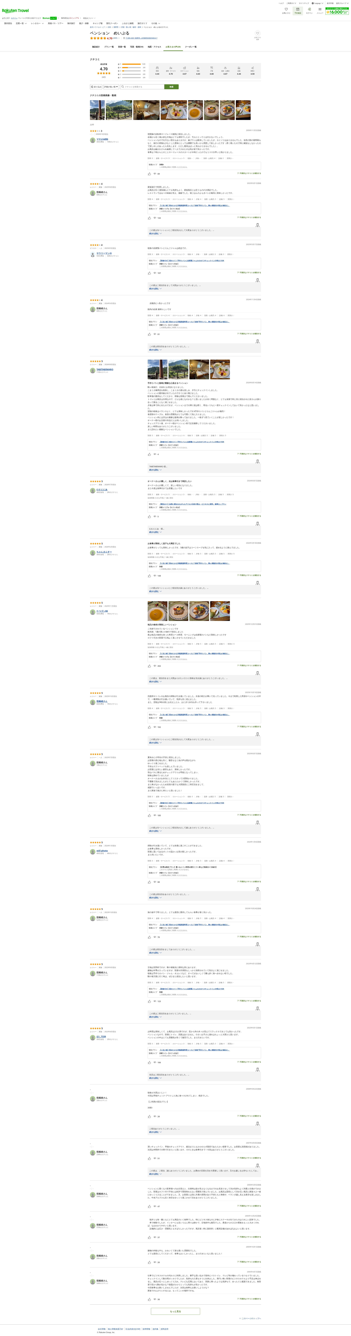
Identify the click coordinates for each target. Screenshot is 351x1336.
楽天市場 (330, 3)
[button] (97, 110)
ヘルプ (281, 3)
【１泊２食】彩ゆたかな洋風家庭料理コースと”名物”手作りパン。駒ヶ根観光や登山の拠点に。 (194, 205)
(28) (173, 46)
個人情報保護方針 (115, 1329)
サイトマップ (304, 3)
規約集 (155, 1329)
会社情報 (102, 1329)
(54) (136, 46)
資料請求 (164, 1329)
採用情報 (146, 1329)
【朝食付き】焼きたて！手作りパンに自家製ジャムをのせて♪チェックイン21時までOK (191, 261)
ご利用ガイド (291, 3)
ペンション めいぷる (110, 33)
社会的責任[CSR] (133, 1329)
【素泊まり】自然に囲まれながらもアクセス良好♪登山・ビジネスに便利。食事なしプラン (192, 504)
